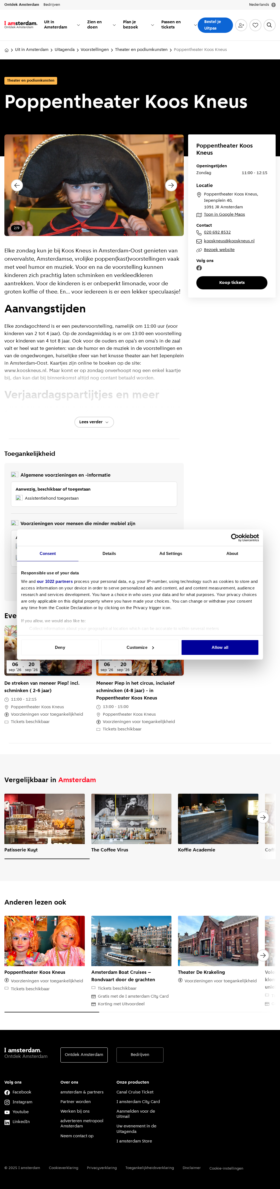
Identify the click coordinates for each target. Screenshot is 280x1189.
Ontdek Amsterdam (84, 1055)
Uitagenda (65, 50)
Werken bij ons (75, 1111)
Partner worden (75, 1102)
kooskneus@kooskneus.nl (229, 241)
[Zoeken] (270, 25)
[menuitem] (62, 25)
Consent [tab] (48, 553)
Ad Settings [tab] (170, 553)
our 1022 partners (55, 581)
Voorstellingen (95, 50)
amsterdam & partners (82, 1092)
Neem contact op (77, 1136)
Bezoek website (219, 250)
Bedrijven (140, 1055)
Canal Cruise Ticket (134, 1092)
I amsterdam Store (134, 1141)
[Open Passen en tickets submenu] (195, 25)
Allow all (220, 647)
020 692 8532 (217, 232)
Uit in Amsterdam (31, 50)
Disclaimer (192, 1168)
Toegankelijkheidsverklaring (150, 1168)
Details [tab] (109, 553)
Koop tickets (232, 283)
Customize (137, 647)
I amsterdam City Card (138, 1102)
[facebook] (199, 268)
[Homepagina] (6, 50)
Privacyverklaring (102, 1168)
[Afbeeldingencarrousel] (94, 185)
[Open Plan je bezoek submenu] (152, 25)
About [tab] (232, 553)
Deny (60, 647)
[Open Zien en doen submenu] (114, 25)
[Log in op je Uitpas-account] (241, 25)
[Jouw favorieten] (255, 25)
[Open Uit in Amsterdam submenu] (78, 25)
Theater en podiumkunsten (141, 50)
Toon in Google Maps (224, 214)
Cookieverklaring (63, 1168)
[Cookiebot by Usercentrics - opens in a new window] (235, 538)
